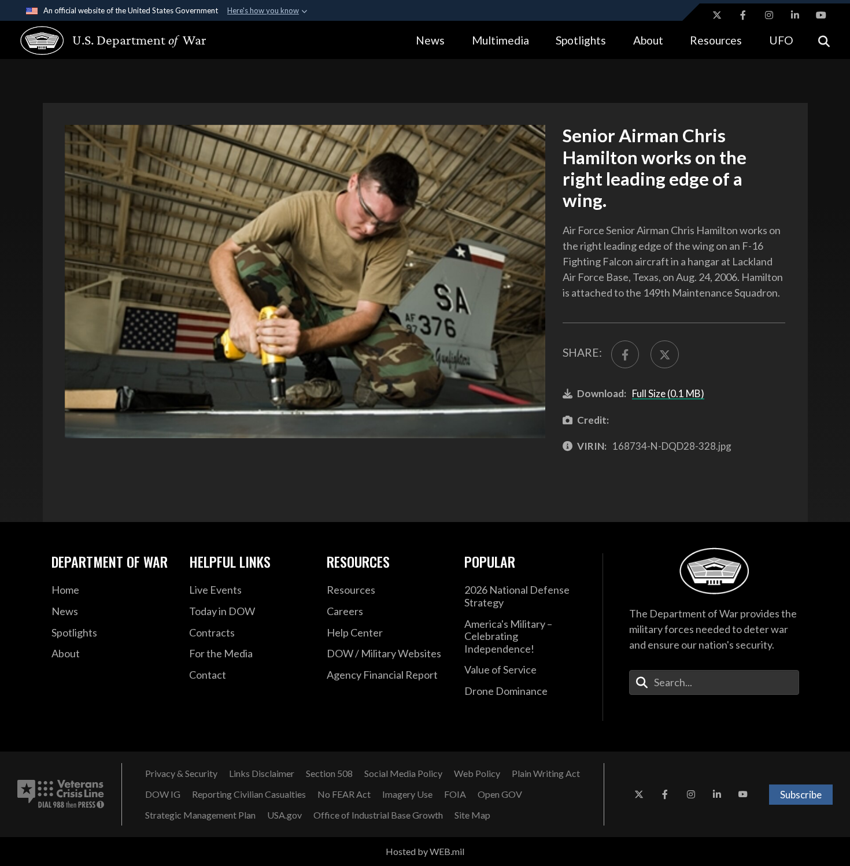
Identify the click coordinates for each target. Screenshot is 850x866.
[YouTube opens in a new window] (821, 15)
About (648, 40)
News (430, 40)
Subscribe (801, 795)
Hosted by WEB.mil (425, 851)
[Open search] (824, 40)
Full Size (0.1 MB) (668, 393)
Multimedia (500, 40)
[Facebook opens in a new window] (743, 15)
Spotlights (581, 40)
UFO (781, 40)
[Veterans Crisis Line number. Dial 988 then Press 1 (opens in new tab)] (60, 794)
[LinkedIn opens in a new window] (795, 15)
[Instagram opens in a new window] (769, 15)
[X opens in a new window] (717, 15)
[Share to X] (664, 354)
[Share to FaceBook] (625, 354)
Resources (716, 40)
